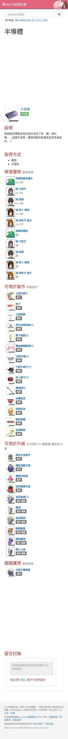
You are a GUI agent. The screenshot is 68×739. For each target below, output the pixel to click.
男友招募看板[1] (10, 327)
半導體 (25, 109)
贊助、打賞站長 (45, 724)
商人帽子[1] (10, 379)
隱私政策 (17, 720)
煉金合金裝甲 (10, 457)
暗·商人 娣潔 (10, 212)
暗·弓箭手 (10, 191)
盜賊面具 (10, 411)
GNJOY (38, 717)
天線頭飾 (10, 316)
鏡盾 (10, 510)
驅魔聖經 (10, 531)
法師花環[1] (10, 358)
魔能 (17, 20)
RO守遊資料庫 (16, 4)
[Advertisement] (34, 71)
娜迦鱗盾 (10, 541)
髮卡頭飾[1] (10, 337)
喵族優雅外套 (10, 488)
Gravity (23, 717)
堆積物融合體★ (10, 181)
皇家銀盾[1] (10, 499)
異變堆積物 (10, 233)
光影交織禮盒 (23, 569)
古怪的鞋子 (10, 295)
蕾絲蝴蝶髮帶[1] (10, 348)
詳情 (13, 713)
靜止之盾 (10, 552)
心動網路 (30, 717)
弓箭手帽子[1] (10, 369)
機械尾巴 (10, 390)
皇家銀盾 (10, 520)
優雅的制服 (10, 478)
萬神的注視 (25, 20)
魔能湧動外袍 (10, 467)
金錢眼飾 (10, 432)
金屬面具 (10, 400)
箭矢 (46, 20)
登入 (23, 679)
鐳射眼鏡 (10, 421)
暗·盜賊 (10, 202)
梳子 (10, 306)
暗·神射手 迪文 (10, 223)
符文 (33, 20)
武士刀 (39, 20)
